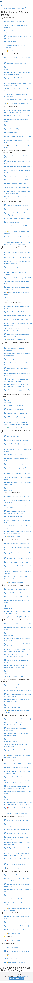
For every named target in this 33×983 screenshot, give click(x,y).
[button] (1, 1)
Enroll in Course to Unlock (16, 978)
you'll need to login (23, 976)
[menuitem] (1, 3)
